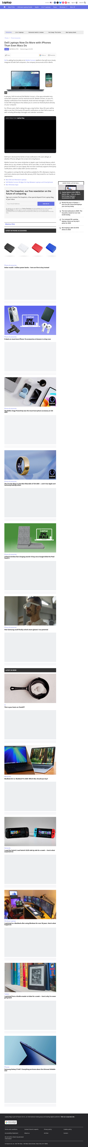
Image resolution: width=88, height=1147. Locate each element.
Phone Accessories (15, 38)
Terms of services (26, 208)
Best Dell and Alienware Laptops (16, 180)
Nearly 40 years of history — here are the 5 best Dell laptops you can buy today (72, 204)
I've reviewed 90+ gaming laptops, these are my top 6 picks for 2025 (70, 221)
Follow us (43, 55)
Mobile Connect (30, 60)
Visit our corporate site (67, 1117)
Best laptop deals (71, 32)
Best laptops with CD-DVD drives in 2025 (70, 228)
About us (27, 1133)
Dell (5, 60)
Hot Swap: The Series (54, 32)
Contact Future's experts (31, 1129)
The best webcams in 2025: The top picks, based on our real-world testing (72, 213)
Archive (46, 1133)
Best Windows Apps (12, 185)
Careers (66, 1133)
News (6, 49)
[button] (82, 2)
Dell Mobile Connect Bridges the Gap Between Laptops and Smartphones (29, 182)
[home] (4, 7)
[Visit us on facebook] (55, 3)
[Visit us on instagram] (63, 3)
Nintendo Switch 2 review (36, 32)
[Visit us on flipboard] (66, 3)
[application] (30, 134)
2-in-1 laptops (19, 32)
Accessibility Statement (11, 1133)
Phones (7, 38)
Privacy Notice (9, 210)
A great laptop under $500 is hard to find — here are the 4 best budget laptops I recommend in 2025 (71, 195)
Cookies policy (68, 1129)
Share (8, 55)
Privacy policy (48, 1129)
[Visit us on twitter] (58, 3)
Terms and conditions (11, 1129)
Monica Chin (15, 49)
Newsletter (52, 55)
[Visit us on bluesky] (60, 3)
